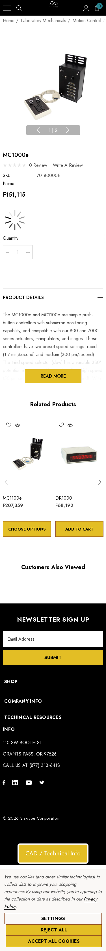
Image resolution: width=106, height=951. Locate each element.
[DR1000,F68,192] (79, 454)
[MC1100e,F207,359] (27, 454)
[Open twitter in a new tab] (42, 782)
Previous (38, 130)
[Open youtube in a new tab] (30, 782)
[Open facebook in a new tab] (4, 782)
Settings (53, 918)
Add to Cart (79, 529)
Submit (53, 657)
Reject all (54, 930)
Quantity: (11, 238)
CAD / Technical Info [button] (53, 853)
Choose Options (27, 529)
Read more (53, 376)
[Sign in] (86, 8)
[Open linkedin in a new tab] (16, 782)
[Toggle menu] (7, 8)
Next (67, 130)
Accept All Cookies (54, 941)
